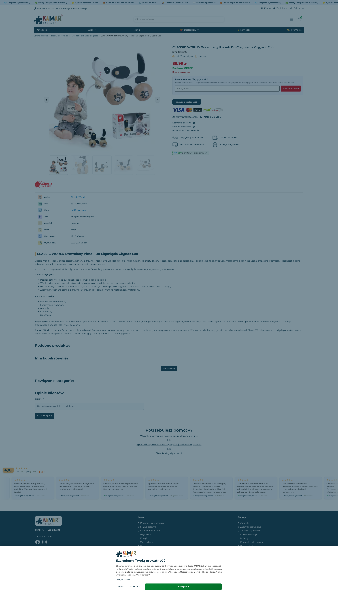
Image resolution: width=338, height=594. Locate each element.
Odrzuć (120, 586)
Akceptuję (183, 586)
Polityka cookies (123, 580)
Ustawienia (134, 586)
